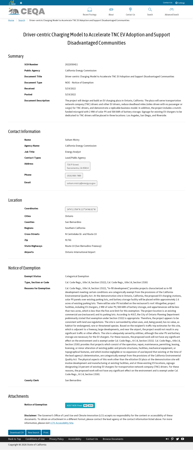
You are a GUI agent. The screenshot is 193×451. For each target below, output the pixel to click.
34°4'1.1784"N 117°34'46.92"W (81, 209)
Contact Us (167, 2)
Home (11, 20)
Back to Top (14, 439)
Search (150, 14)
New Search (33, 432)
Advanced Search (172, 14)
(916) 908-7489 (74, 175)
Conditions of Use (35, 439)
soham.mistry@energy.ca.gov (81, 183)
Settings (181, 3)
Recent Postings (89, 14)
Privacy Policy (56, 439)
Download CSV (17, 432)
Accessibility (74, 439)
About (111, 14)
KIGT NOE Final (79, 405)
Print (45, 432)
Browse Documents (113, 439)
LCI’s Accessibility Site (61, 423)
